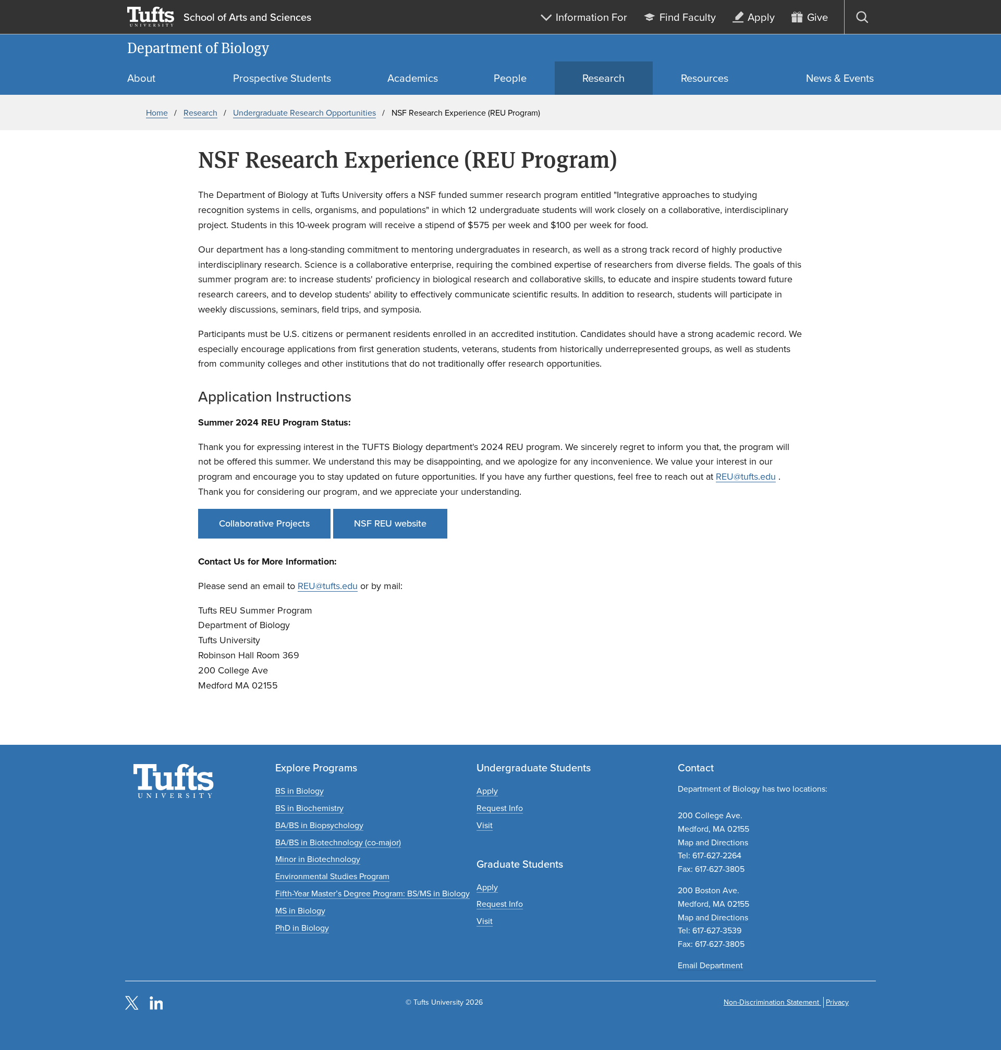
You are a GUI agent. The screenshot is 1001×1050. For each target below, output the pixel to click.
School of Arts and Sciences (247, 17)
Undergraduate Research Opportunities (304, 113)
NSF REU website (390, 523)
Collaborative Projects (264, 523)
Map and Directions (713, 842)
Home (157, 113)
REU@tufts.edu (746, 476)
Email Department (710, 965)
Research (200, 113)
